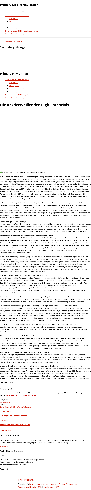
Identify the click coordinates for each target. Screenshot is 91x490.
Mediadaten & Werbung (13, 41)
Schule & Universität (16, 25)
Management (14, 22)
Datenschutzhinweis (27, 487)
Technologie (13, 28)
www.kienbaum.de (6, 385)
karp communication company (42, 484)
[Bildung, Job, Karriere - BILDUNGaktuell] (38, 66)
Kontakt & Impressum (68, 484)
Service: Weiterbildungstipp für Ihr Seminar (20, 34)
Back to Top (5, 430)
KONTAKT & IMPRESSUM (8, 447)
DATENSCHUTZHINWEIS (26, 480)
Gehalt (2, 407)
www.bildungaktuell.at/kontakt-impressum (21, 395)
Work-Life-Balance (24, 407)
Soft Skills (14, 407)
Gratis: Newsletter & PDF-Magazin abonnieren (21, 31)
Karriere (8, 407)
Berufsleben (13, 19)
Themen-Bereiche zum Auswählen (17, 16)
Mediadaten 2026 (51, 487)
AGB (40, 487)
